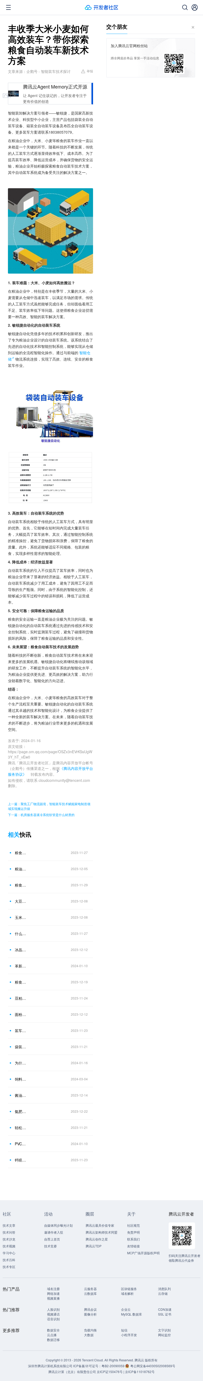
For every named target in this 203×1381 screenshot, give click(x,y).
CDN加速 (165, 1309)
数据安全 (53, 1330)
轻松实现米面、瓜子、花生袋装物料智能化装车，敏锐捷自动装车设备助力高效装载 (21, 1127)
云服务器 (90, 1288)
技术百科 (9, 1259)
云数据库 (90, 1293)
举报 (90, 71)
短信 (124, 1330)
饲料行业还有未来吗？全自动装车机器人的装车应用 (21, 1079)
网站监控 (164, 1334)
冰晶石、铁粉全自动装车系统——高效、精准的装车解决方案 (21, 949)
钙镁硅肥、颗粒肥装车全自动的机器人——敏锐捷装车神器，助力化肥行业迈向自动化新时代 (21, 1160)
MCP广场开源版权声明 (143, 1253)
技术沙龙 (9, 1239)
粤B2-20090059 (113, 1366)
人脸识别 (53, 1309)
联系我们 (133, 1239)
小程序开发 (129, 1334)
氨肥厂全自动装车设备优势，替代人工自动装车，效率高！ (21, 1111)
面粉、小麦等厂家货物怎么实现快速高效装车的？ (21, 1014)
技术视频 (9, 1246)
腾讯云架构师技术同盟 (101, 1232)
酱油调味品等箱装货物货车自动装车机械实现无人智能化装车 (21, 1095)
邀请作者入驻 (53, 1232)
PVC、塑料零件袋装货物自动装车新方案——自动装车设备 (21, 1143)
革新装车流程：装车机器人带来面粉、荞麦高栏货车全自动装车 (21, 965)
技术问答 (9, 1232)
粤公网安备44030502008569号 (152, 1366)
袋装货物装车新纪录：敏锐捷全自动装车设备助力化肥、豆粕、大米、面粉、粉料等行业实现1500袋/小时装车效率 (21, 1046)
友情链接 (133, 1246)
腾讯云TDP (94, 1246)
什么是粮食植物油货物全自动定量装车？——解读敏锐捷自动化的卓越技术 (21, 933)
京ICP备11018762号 (140, 1371)
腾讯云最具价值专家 (100, 1225)
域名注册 (53, 1288)
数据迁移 (53, 1339)
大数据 (89, 1334)
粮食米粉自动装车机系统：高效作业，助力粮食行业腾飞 (21, 982)
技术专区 (9, 1266)
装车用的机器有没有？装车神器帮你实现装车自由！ (21, 1030)
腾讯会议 (90, 1309)
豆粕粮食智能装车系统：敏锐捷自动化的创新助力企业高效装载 (21, 998)
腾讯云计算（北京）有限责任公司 (72, 1371)
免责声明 (133, 1232)
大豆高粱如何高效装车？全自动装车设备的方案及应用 (21, 901)
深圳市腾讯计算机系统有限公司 (50, 1366)
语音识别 (53, 1319)
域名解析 (127, 1293)
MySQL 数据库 (131, 1314)
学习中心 (9, 1253)
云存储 (163, 1293)
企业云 (126, 1309)
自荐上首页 (52, 1239)
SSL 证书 (164, 1314)
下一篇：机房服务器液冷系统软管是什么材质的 (41, 814)
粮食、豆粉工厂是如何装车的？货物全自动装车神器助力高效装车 (21, 885)
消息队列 (164, 1288)
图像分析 (90, 1314)
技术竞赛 (50, 1246)
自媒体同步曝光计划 (58, 1225)
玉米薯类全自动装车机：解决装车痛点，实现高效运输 (21, 917)
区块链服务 (129, 1288)
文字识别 (164, 1330)
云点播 (52, 1334)
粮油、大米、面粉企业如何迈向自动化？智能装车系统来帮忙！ (21, 868)
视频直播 (53, 1298)
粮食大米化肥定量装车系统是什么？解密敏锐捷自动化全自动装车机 (21, 852)
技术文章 (9, 1225)
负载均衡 (90, 1330)
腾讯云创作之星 (97, 1239)
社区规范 (133, 1225)
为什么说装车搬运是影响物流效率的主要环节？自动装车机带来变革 (21, 1063)
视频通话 (53, 1314)
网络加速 (53, 1293)
